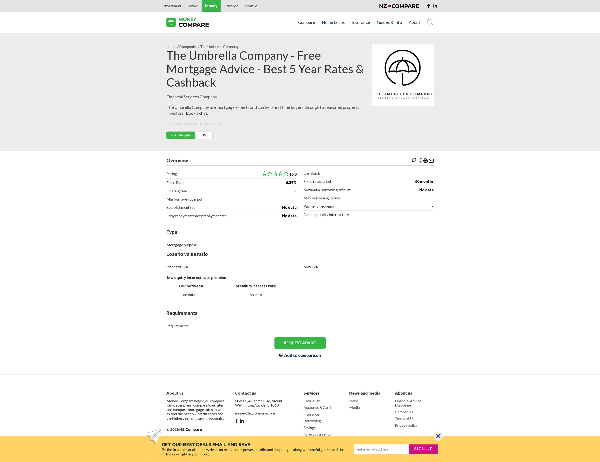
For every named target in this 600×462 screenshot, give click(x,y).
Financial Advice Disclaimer (408, 403)
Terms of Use (405, 418)
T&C (204, 135)
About (414, 22)
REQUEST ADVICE (300, 343)
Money (211, 6)
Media (354, 407)
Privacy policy (406, 425)
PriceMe (231, 6)
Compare (306, 22)
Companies (188, 46)
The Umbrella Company (219, 46)
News (354, 401)
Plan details (180, 135)
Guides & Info (389, 22)
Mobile (251, 6)
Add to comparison (302, 355)
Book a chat (196, 113)
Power (193, 6)
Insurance (361, 22)
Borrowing (312, 420)
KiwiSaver (312, 401)
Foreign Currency (317, 434)
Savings (310, 427)
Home (171, 46)
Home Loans (333, 22)
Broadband (172, 6)
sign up (423, 449)
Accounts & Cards (318, 407)
